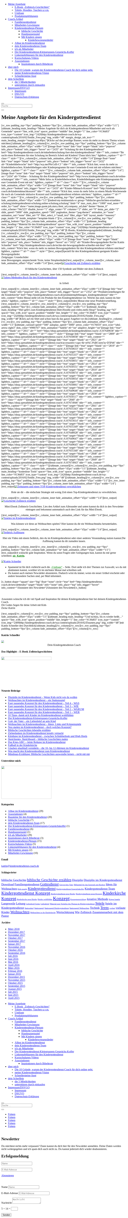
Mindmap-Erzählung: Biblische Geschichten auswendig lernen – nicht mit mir (49, 754)
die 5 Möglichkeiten (25, 82)
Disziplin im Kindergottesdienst (103, 880)
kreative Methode (97, 899)
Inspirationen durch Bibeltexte (37, 64)
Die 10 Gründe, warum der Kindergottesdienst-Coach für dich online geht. (54, 70)
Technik (95, 907)
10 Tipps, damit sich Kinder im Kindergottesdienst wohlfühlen (41, 715)
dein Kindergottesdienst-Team (30, 46)
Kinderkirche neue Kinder (27, 899)
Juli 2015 (13, 992)
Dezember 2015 (16, 977)
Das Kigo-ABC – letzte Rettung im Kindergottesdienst (37, 742)
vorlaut (112, 908)
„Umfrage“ (56, 567)
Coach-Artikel (15, 19)
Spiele (99, 903)
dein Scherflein (16, 79)
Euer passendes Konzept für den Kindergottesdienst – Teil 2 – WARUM (46, 709)
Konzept (61, 898)
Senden (6, 1215)
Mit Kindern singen (31, 37)
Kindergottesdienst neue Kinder (63, 894)
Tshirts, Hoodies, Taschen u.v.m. (32, 10)
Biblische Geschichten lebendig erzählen (29, 730)
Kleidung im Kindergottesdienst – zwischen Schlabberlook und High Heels (47, 736)
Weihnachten (20, 912)
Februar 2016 (15, 971)
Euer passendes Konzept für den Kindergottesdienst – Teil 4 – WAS (43, 703)
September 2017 (16, 941)
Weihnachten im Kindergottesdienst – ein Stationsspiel (36, 700)
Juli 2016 (13, 956)
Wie (77, 912)
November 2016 (16, 947)
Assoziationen (22, 61)
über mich (13, 67)
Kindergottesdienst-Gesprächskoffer (70, 889)
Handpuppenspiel (30, 34)
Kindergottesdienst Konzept (25, 893)
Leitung (20, 903)
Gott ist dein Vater (66, 885)
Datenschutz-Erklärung (27, 97)
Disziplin (77, 880)
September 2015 (16, 986)
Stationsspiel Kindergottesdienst (56, 908)
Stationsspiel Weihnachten (79, 908)
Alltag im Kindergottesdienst (30, 43)
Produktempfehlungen (26, 16)
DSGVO (19, 94)
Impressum (20, 91)
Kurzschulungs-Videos (27, 58)
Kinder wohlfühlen (45, 899)
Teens (104, 907)
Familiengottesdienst (25, 22)
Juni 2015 (13, 995)
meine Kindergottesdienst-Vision (32, 73)
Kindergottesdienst (42, 888)
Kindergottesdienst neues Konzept (89, 894)
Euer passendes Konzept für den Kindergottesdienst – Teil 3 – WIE (43, 706)
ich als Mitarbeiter (24, 49)
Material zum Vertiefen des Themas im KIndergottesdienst (72, 904)
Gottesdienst (49, 884)
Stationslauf (29, 908)
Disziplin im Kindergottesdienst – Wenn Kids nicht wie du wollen (42, 697)
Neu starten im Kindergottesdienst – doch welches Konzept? (40, 727)
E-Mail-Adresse (9, 1193)
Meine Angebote (17, 4)
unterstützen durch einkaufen (30, 85)
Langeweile (8, 903)
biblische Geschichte (32, 31)
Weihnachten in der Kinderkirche (43, 912)
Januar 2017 (14, 944)
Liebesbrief (45, 904)
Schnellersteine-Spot (25, 76)
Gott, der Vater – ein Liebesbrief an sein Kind (32, 721)
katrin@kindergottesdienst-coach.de (20, 866)
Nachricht (6, 1202)
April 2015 (14, 998)
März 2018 (14, 929)
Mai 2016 (13, 962)
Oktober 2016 (15, 950)
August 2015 (15, 989)
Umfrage (19, 13)
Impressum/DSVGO (19, 88)
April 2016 (14, 965)
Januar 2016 (14, 974)
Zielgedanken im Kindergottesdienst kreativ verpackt (36, 733)
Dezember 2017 (16, 932)
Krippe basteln (114, 899)
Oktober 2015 (15, 983)
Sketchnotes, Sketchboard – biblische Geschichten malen (38, 739)
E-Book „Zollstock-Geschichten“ (32, 7)
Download (7, 884)
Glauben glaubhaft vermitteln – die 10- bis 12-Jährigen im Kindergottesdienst (48, 748)
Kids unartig (22, 889)
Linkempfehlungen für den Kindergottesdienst (39, 55)
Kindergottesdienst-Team (100, 888)
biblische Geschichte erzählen (49, 880)
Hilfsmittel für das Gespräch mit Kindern (89, 885)
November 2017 (16, 935)
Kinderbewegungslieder (40, 40)
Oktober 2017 (15, 938)
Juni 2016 (13, 959)
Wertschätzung (65, 912)
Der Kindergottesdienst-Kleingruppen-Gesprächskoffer (37, 826)
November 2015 (16, 980)
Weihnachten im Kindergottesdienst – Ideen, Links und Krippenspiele (44, 724)
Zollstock (86, 912)
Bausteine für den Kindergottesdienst (27, 817)
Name (4, 1187)
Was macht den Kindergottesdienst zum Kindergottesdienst (39, 751)
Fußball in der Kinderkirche (22, 745)
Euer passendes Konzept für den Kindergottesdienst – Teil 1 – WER (44, 712)
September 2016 (16, 953)
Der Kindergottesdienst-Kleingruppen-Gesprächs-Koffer (44, 52)
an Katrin (18, 555)
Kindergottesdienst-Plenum (29, 28)
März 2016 (14, 968)
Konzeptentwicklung (78, 899)
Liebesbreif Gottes (33, 904)
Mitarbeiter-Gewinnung (27, 25)
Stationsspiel (39, 908)
